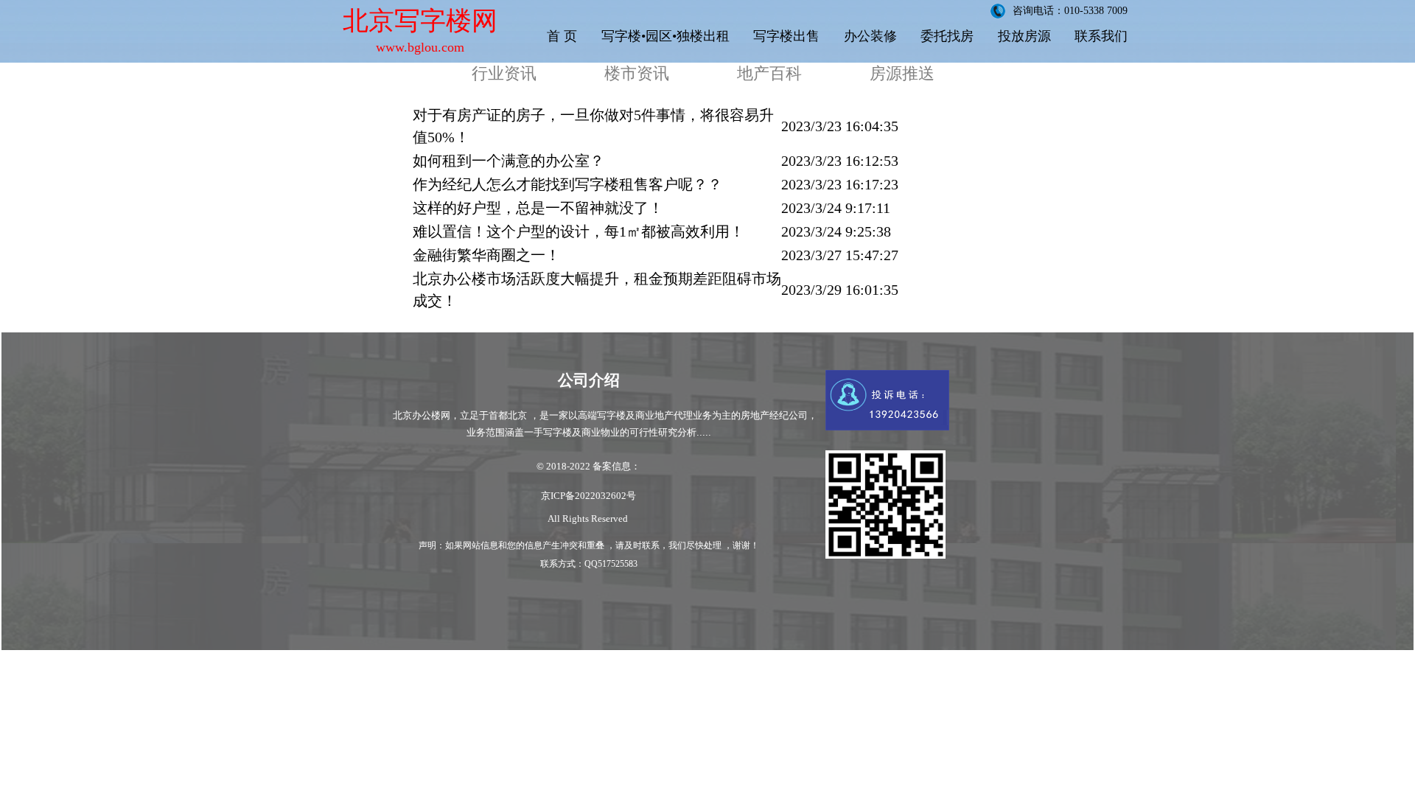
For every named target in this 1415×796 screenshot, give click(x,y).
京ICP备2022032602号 (588, 495)
